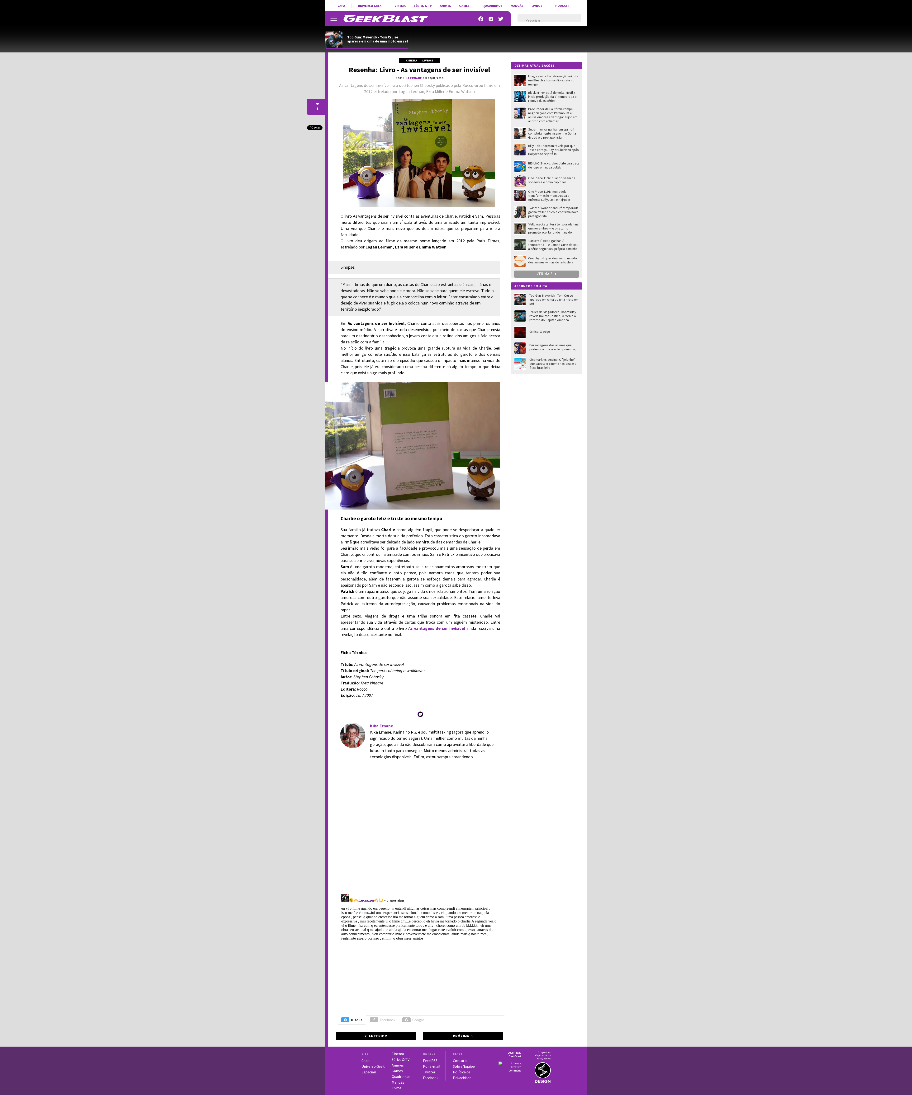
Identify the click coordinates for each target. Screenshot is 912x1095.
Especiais (368, 1072)
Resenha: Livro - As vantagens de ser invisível (419, 69)
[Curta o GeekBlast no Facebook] (481, 18)
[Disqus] (418, 829)
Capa (341, 6)
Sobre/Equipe (464, 1066)
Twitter (429, 1072)
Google (418, 1019)
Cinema (400, 6)
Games (464, 6)
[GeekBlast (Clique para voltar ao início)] (385, 18)
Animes (445, 6)
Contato (460, 1060)
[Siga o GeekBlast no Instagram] (491, 18)
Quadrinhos (492, 6)
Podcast (562, 6)
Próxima (461, 1036)
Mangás (517, 6)
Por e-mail (431, 1066)
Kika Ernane (381, 726)
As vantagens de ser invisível (436, 628)
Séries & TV (423, 6)
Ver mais (545, 273)
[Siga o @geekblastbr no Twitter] (501, 18)
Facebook (387, 1019)
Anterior (378, 1036)
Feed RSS (430, 1060)
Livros (537, 6)
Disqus (356, 1019)
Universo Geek (370, 6)
